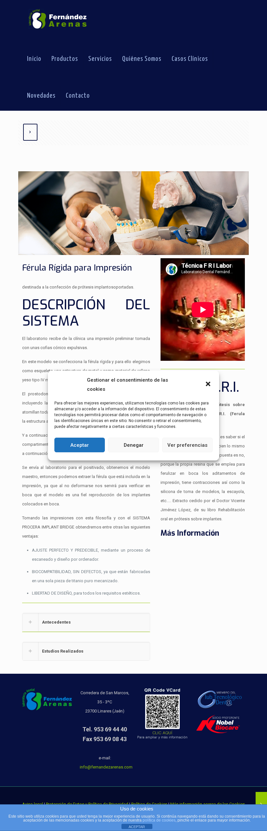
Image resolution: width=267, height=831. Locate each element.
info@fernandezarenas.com (106, 767)
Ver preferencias (187, 445)
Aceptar (79, 445)
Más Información (190, 533)
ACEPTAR (137, 827)
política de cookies (159, 820)
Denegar (134, 445)
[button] (209, 384)
